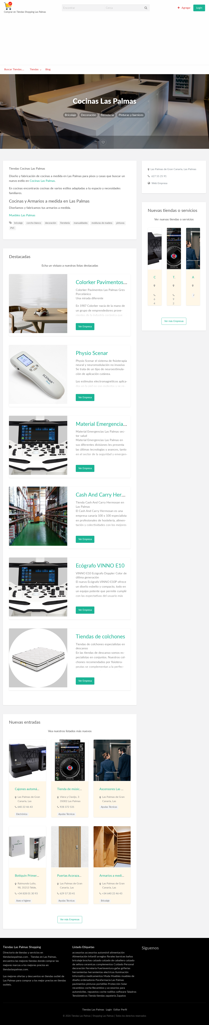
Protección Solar (117, 984)
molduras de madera (102, 223)
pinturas (120, 223)
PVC (12, 228)
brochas (87, 960)
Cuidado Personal (124, 964)
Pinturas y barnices (131, 115)
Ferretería (107, 115)
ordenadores (87, 980)
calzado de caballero (113, 960)
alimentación (117, 952)
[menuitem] (184, 8)
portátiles (101, 984)
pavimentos (79, 984)
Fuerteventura (105, 968)
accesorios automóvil (97, 952)
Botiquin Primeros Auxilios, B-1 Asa (39, 875)
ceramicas (90, 964)
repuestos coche (97, 992)
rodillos (111, 992)
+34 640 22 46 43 (112, 893)
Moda (107, 976)
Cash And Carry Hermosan (106, 495)
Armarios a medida (112, 875)
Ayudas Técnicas (66, 814)
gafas (117, 968)
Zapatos (121, 995)
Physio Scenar (92, 353)
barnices (120, 956)
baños (129, 956)
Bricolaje (70, 115)
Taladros (131, 992)
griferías (125, 968)
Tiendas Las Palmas (93, 1009)
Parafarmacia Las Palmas (110, 980)
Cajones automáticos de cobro (35, 789)
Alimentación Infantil (84, 956)
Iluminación (122, 972)
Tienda (92, 995)
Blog (47, 69)
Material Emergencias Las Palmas (114, 424)
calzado (97, 960)
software (121, 992)
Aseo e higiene (23, 901)
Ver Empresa (85, 326)
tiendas (100, 995)
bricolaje (18, 223)
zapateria (110, 995)
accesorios (78, 952)
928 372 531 (67, 807)
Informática (79, 976)
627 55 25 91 (159, 176)
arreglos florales (106, 956)
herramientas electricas (101, 972)
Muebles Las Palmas (22, 215)
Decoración (88, 115)
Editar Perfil (120, 1009)
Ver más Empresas (70, 919)
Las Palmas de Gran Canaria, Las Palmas (173, 169)
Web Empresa (159, 183)
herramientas (79, 972)
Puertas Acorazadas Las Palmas (78, 875)
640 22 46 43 (25, 807)
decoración (50, 223)
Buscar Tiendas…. (14, 69)
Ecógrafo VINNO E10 (100, 565)
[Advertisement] (104, 39)
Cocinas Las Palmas (42, 180)
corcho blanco (34, 223)
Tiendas (34, 69)
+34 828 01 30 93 (27, 893)
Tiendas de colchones (100, 636)
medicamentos (94, 976)
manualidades (81, 223)
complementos (104, 964)
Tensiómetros (80, 995)
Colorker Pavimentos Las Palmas (112, 282)
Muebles (116, 976)
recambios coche (82, 988)
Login (199, 8)
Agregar (186, 8)
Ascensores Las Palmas (114, 789)
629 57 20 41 (67, 893)
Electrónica (21, 814)
